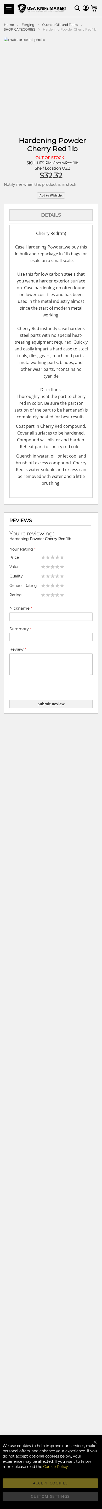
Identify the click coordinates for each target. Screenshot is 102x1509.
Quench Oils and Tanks (60, 25)
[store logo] (42, 9)
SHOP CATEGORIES (19, 29)
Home (9, 25)
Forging (28, 25)
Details (51, 215)
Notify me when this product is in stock (40, 184)
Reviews (20, 520)
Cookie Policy (55, 1466)
